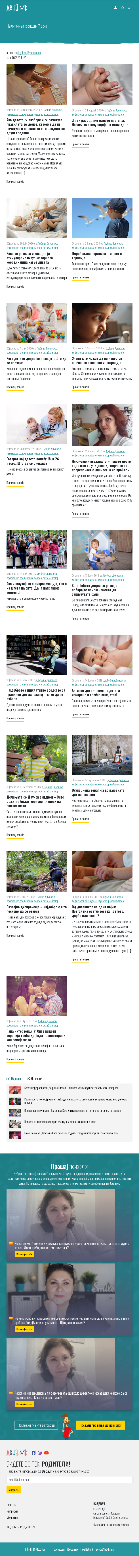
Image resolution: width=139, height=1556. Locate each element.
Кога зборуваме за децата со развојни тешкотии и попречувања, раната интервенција (35, 1048)
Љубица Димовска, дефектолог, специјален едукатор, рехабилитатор (35, 111)
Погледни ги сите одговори (36, 1425)
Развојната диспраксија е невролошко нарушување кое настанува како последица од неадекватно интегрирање (36, 922)
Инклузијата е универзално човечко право (31, 598)
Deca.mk (72, 1549)
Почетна (11, 1504)
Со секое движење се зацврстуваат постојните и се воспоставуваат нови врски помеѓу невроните (102, 703)
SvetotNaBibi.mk (105, 1549)
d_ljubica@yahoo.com (29, 52)
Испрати (13, 1490)
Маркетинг (13, 1517)
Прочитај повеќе (15, 181)
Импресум (12, 1511)
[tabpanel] (69, 1113)
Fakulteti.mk (86, 1549)
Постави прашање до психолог (100, 1425)
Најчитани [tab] (36, 1078)
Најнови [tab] (15, 1078)
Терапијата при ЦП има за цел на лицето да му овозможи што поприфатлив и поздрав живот (99, 266)
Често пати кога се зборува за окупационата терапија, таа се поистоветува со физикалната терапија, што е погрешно (99, 805)
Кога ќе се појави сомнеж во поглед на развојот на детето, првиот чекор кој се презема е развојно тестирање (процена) (36, 373)
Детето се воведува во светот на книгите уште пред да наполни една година (34, 707)
